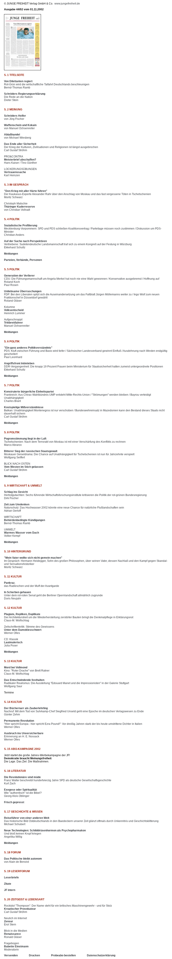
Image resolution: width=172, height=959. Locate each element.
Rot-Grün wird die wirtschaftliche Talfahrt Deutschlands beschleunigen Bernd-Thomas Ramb (46, 84)
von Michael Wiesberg (17, 136)
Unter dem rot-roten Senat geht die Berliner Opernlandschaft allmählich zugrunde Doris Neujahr (53, 595)
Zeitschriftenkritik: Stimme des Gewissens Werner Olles (29, 630)
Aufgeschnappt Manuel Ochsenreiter (17, 322)
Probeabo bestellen (63, 955)
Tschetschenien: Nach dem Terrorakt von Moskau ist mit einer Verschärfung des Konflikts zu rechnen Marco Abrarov (65, 441)
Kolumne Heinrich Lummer (14, 310)
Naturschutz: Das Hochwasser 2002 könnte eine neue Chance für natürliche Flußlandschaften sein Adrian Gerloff (64, 507)
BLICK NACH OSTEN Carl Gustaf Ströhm (23, 467)
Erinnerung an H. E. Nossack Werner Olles (23, 736)
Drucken (34, 955)
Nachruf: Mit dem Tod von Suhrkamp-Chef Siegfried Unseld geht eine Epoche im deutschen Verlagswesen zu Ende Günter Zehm (74, 711)
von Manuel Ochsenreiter (20, 127)
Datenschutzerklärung (101, 955)
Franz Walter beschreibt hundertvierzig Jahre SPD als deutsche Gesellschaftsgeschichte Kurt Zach (57, 780)
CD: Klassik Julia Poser (13, 642)
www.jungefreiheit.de (67, 3)
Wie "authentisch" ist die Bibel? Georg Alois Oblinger (23, 793)
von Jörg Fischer (15, 117)
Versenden (11, 955)
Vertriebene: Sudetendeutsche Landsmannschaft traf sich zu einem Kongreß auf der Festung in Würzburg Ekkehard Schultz (68, 244)
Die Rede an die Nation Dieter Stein (24, 97)
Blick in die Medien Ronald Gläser (15, 934)
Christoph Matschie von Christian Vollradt (19, 206)
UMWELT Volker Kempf (21, 532)
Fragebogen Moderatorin (16, 946)
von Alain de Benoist (23, 860)
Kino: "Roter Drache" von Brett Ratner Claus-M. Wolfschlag (26, 670)
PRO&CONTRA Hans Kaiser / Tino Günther (20, 159)
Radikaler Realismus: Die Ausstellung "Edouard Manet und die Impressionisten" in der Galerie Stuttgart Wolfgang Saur (66, 683)
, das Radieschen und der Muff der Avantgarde (31, 584)
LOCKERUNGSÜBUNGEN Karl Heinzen (20, 172)
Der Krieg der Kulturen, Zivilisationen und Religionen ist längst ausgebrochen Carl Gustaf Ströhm (51, 147)
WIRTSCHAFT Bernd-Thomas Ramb (24, 520)
